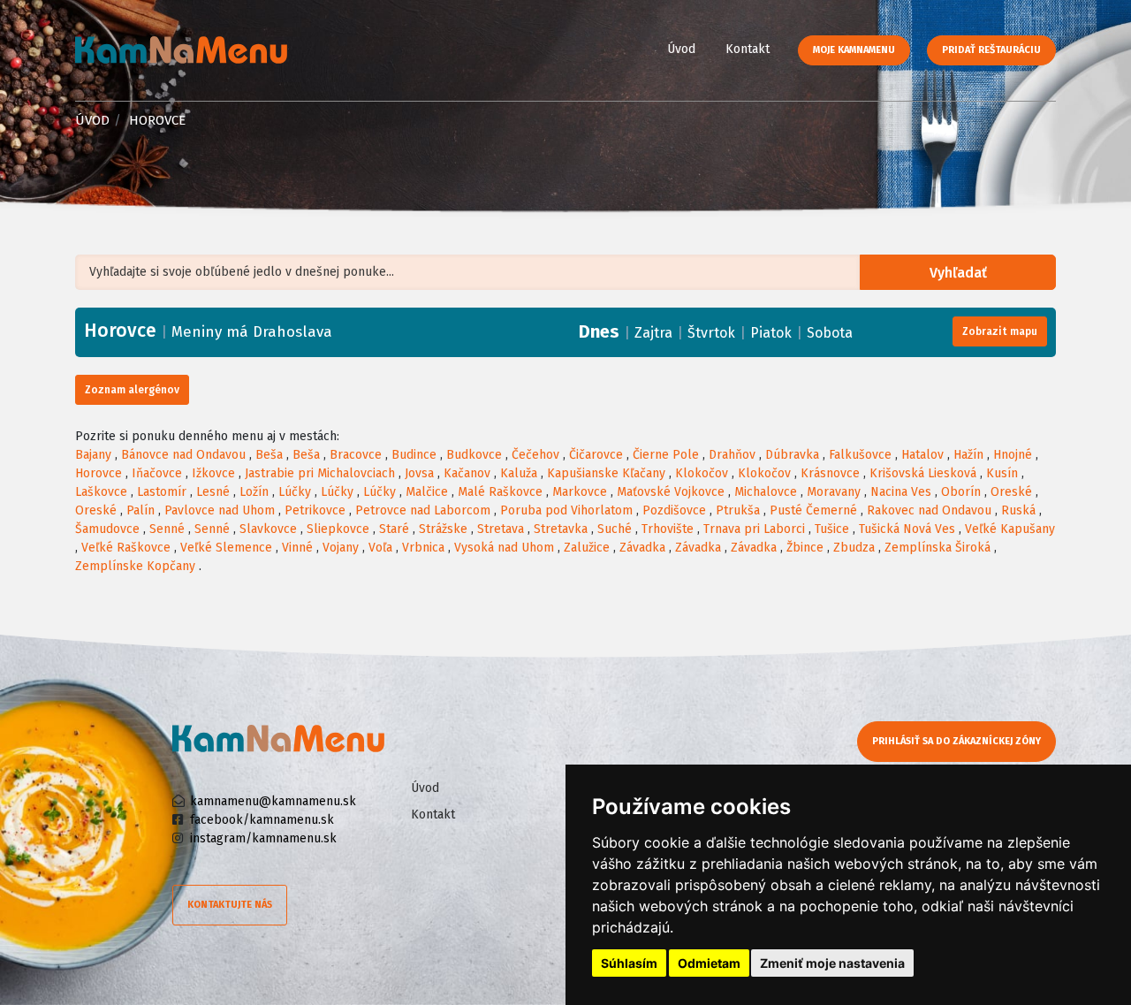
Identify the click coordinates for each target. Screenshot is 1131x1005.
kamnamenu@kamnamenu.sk (273, 801)
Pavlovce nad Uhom (219, 510)
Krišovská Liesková (922, 473)
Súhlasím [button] (629, 963)
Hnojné (1012, 454)
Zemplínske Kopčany (135, 566)
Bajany (93, 454)
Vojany (341, 547)
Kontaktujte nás (229, 904)
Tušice (832, 529)
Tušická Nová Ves (907, 529)
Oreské (1011, 491)
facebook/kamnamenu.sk (262, 819)
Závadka (642, 547)
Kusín (1002, 473)
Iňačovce (157, 473)
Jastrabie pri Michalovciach (320, 473)
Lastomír (161, 491)
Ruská (1018, 510)
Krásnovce (830, 473)
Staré (394, 529)
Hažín (968, 454)
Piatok (771, 332)
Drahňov (732, 454)
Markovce (579, 491)
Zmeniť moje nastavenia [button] (832, 963)
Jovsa (419, 473)
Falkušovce (860, 454)
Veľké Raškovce (126, 547)
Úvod (681, 49)
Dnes (599, 331)
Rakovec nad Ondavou (929, 510)
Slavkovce (268, 529)
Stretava (500, 529)
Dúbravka (792, 454)
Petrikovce (315, 510)
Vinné (297, 547)
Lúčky (294, 491)
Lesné (213, 491)
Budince (413, 454)
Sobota (830, 332)
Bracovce (356, 454)
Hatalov (922, 454)
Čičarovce (596, 454)
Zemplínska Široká (937, 547)
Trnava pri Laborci (754, 529)
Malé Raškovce (500, 491)
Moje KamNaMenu (854, 50)
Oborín (961, 491)
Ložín (254, 491)
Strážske (443, 529)
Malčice (427, 491)
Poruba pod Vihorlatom (566, 510)
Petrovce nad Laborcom (422, 510)
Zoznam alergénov (132, 390)
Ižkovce (213, 473)
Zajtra (653, 332)
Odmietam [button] (709, 963)
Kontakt (747, 49)
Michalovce (765, 491)
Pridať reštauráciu (991, 50)
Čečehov (535, 454)
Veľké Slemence (226, 547)
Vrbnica (423, 547)
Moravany (834, 491)
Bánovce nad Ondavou (183, 454)
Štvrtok (711, 332)
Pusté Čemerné (813, 510)
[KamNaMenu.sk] (181, 50)
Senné (167, 529)
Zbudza (854, 547)
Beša (269, 454)
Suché (614, 529)
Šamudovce (107, 529)
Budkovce (474, 454)
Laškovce (101, 491)
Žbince (805, 547)
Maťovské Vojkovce (671, 491)
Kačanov (467, 473)
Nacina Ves (900, 491)
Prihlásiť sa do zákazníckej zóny (956, 741)
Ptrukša (738, 510)
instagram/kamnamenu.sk (263, 838)
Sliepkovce (338, 529)
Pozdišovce (674, 510)
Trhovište (667, 529)
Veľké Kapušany (1010, 529)
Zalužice (587, 547)
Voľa (380, 547)
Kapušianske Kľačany (606, 473)
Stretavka (561, 529)
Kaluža (518, 473)
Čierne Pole (666, 454)
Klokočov (701, 473)
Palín (140, 510)
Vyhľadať (958, 272)
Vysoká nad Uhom (504, 547)
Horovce (98, 473)
